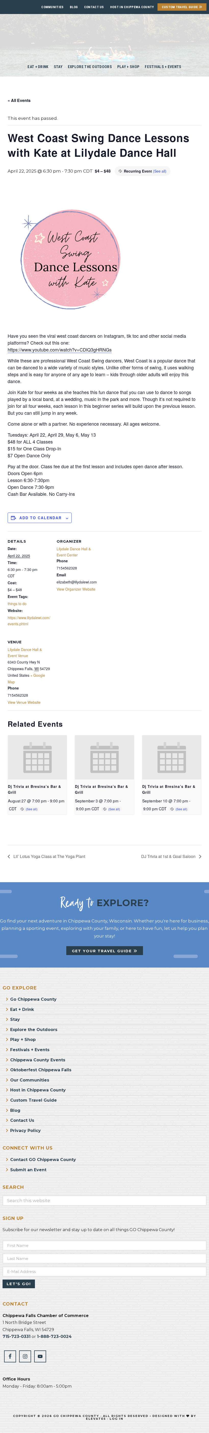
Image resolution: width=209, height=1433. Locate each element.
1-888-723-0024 (54, 1336)
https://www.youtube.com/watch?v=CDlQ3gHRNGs (60, 349)
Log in (116, 1419)
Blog (74, 7)
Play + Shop (23, 1039)
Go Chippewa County (33, 999)
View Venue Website (24, 702)
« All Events (19, 100)
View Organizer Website (76, 589)
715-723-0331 (17, 1336)
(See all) (159, 171)
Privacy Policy (25, 1130)
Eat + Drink (22, 1009)
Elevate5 (96, 1419)
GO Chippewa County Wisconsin (104, 36)
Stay (15, 1019)
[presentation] (37, 757)
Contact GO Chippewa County (43, 1159)
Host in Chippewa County (132, 7)
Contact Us (94, 7)
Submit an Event (28, 1169)
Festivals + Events (29, 1049)
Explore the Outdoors (33, 1029)
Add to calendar (40, 517)
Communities (52, 7)
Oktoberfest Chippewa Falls (40, 1069)
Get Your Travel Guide (102, 951)
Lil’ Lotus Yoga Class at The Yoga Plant (48, 856)
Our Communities (29, 1080)
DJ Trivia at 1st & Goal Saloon (169, 856)
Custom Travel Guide (180, 7)
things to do (17, 603)
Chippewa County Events (37, 1060)
